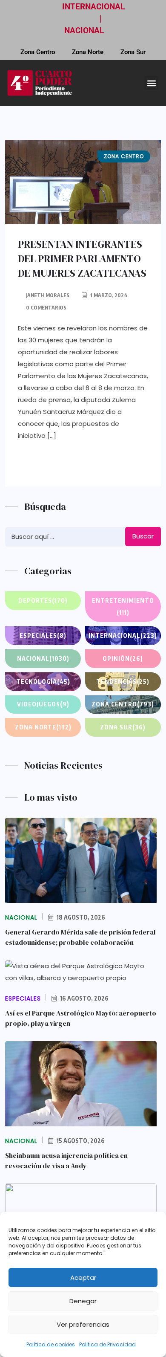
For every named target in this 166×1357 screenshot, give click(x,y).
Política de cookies (50, 1344)
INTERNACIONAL (93, 7)
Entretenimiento (123, 606)
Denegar (83, 1300)
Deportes (43, 600)
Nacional (43, 658)
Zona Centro (37, 52)
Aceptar (83, 1277)
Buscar (143, 536)
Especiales (43, 635)
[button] (151, 83)
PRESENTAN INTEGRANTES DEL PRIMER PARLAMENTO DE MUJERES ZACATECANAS (82, 258)
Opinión (123, 658)
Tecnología (43, 681)
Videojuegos (43, 704)
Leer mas (54, 462)
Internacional (123, 635)
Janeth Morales (47, 295)
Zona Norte (87, 52)
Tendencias (122, 681)
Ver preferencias (83, 1324)
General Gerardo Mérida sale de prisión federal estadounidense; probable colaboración (80, 937)
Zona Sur (133, 52)
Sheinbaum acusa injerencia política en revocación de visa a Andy (66, 1160)
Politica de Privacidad (107, 1344)
